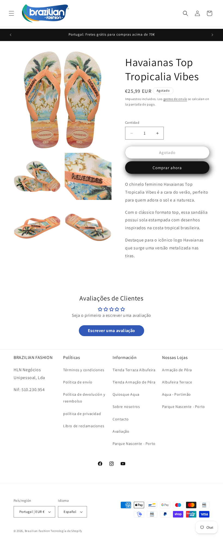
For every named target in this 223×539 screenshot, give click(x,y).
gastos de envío (175, 99)
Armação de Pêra (177, 369)
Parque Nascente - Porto (134, 443)
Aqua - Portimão (176, 394)
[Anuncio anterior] (11, 35)
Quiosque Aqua (126, 394)
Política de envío (77, 382)
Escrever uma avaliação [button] (111, 330)
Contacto (121, 419)
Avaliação (121, 431)
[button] (11, 13)
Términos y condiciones (83, 369)
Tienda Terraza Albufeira (134, 369)
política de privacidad (82, 413)
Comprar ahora (167, 167)
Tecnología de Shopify (66, 531)
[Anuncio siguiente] (212, 35)
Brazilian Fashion (37, 531)
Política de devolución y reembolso (84, 398)
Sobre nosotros (126, 406)
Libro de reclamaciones (83, 425)
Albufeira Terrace (177, 382)
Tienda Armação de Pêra (134, 382)
